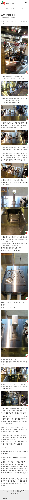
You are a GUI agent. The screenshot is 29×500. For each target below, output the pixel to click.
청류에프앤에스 (15, 491)
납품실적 (13, 17)
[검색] (22, 8)
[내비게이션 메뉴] (26, 3)
